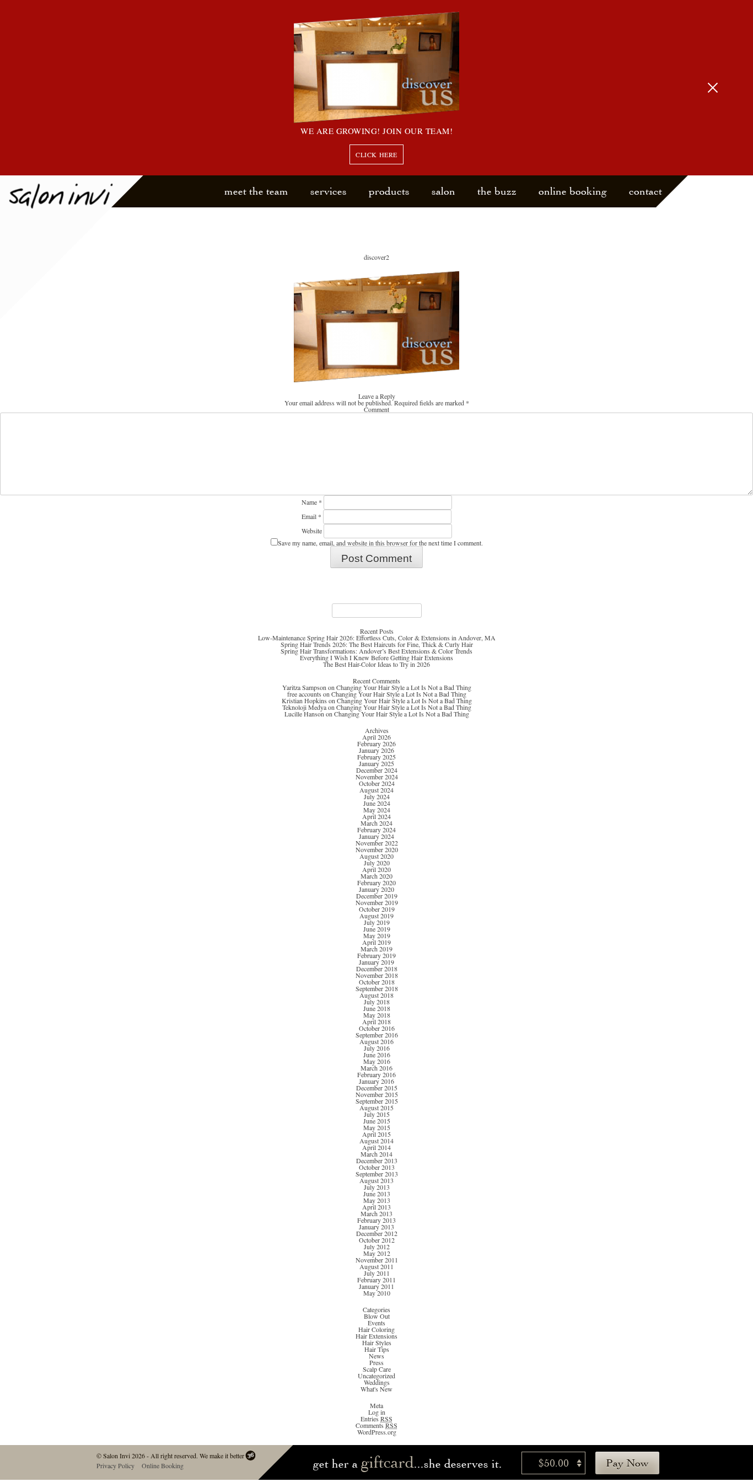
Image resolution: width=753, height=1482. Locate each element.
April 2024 (376, 816)
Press (376, 1362)
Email (311, 516)
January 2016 (376, 1081)
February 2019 (376, 955)
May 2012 (376, 1253)
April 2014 (376, 1147)
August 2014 (376, 1140)
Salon (443, 191)
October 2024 (377, 783)
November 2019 (377, 902)
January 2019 (376, 961)
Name (312, 501)
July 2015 (377, 1114)
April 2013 (376, 1206)
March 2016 (376, 1067)
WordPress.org (376, 1431)
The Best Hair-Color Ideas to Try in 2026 (376, 664)
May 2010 (376, 1292)
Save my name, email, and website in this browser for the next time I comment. (380, 542)
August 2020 (376, 856)
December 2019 (376, 895)
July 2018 (377, 1001)
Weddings (377, 1382)
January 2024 (376, 836)
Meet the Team (256, 191)
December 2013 (376, 1160)
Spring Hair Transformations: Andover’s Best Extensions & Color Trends (376, 650)
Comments (376, 1425)
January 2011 (376, 1286)
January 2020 (376, 889)
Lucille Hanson (304, 713)
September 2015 (377, 1100)
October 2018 (377, 981)
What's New (376, 1388)
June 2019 (376, 928)
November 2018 (377, 975)
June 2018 (376, 1008)
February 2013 (376, 1220)
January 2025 (376, 763)
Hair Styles (376, 1342)
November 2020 (377, 849)
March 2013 (376, 1213)
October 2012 (377, 1239)
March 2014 (376, 1153)
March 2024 (376, 822)
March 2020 (376, 875)
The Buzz (497, 191)
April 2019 (376, 942)
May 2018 (376, 1014)
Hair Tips (376, 1349)
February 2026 (376, 743)
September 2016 (377, 1034)
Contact (645, 191)
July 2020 (377, 862)
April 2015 (376, 1134)
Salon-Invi (72, 247)
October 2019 (377, 909)
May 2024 (376, 809)
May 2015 (376, 1127)
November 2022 (377, 842)
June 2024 (376, 803)
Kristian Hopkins (304, 700)
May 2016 (376, 1061)
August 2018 (376, 995)
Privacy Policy (115, 1465)
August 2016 (376, 1041)
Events (376, 1322)
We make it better (221, 1455)
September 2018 (377, 988)
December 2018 (376, 968)
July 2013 (377, 1187)
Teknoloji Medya (304, 707)
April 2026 (376, 736)
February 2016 (376, 1074)
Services (328, 191)
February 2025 (376, 756)
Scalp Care (377, 1369)
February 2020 (376, 882)
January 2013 (376, 1226)
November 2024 (377, 776)
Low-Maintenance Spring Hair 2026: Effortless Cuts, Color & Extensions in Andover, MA (377, 637)
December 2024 (376, 770)
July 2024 (377, 796)
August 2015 (376, 1107)
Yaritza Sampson (304, 687)
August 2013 (376, 1180)
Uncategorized (376, 1375)
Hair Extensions (376, 1335)
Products (389, 191)
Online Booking (573, 191)
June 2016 (376, 1054)
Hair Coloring (376, 1329)
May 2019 (376, 935)
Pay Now (627, 1463)
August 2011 (376, 1266)
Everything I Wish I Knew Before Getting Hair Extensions (376, 657)
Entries (376, 1418)
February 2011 (376, 1279)
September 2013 (377, 1173)
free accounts (304, 693)
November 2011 (377, 1259)
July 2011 (377, 1273)
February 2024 (376, 829)
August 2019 (376, 915)
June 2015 (376, 1120)
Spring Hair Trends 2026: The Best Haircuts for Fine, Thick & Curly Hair (377, 644)
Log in (376, 1412)
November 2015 (377, 1094)
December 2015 (376, 1087)
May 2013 (376, 1200)
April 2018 (376, 1021)
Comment (376, 409)
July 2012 (377, 1246)
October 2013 (377, 1167)
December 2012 (376, 1233)
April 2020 (376, 869)
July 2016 (377, 1048)
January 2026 (376, 750)
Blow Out (377, 1316)
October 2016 (377, 1028)
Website (312, 530)
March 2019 (376, 948)
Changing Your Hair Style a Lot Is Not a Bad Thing (403, 687)
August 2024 (376, 789)
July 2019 (377, 922)
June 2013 (376, 1193)
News (376, 1355)
